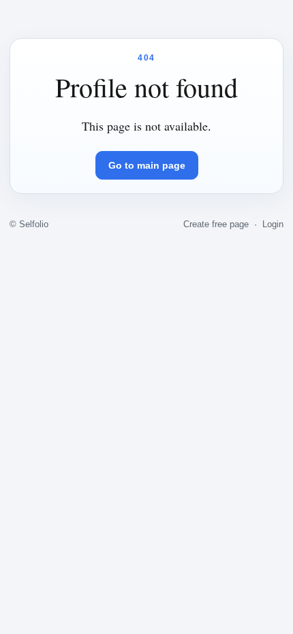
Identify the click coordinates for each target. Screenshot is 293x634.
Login (272, 224)
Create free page (216, 224)
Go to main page (146, 165)
